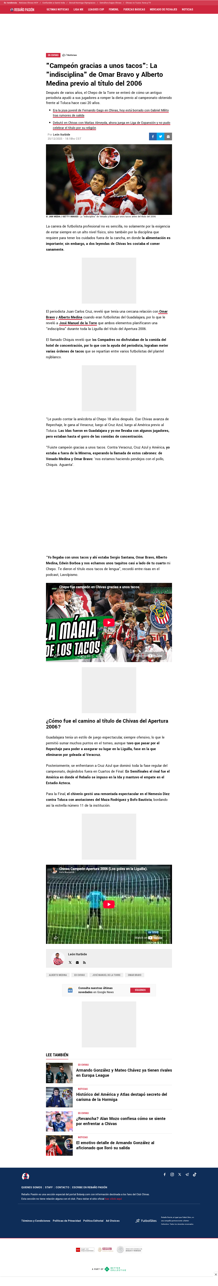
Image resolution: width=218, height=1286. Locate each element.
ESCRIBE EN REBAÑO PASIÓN (89, 1187)
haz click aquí (113, 1199)
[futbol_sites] (147, 1221)
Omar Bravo (134, 975)
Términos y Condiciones (35, 1221)
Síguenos (140, 990)
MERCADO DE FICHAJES (163, 9)
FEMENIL (114, 9)
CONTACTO (62, 1187)
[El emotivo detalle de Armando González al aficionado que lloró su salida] (59, 1145)
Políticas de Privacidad (67, 1221)
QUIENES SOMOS (31, 1187)
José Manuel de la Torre (78, 323)
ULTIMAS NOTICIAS (58, 9)
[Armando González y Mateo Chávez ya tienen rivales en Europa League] (59, 1073)
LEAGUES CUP (96, 9)
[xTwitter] (180, 1174)
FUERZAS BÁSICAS (134, 9)
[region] (109, 30)
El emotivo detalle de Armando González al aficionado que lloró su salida (115, 1145)
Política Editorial (93, 1221)
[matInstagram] (172, 1174)
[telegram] (187, 1174)
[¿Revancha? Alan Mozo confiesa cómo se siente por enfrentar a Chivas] (59, 1121)
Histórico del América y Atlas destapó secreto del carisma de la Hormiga (121, 1097)
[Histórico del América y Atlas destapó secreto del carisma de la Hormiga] (59, 1097)
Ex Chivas (79, 975)
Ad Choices (113, 1221)
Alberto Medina (70, 317)
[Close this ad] (215, 1274)
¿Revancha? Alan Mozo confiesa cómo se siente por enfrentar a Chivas (121, 1121)
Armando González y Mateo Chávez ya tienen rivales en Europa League (124, 1073)
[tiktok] (195, 1174)
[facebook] (165, 1174)
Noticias (72, 55)
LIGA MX (78, 9)
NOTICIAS (187, 9)
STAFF (49, 1187)
